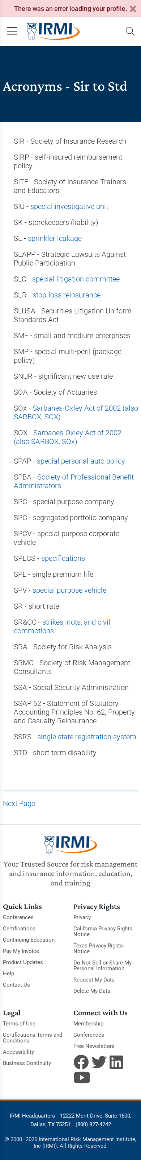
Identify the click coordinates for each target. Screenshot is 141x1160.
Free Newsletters (94, 1046)
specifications (63, 558)
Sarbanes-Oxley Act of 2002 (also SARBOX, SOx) (67, 437)
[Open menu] (12, 31)
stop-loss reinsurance (67, 295)
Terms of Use (19, 1023)
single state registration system (86, 736)
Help (8, 973)
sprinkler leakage (55, 238)
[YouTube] (81, 1077)
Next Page (19, 803)
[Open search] (130, 31)
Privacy (82, 917)
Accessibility (18, 1052)
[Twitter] (99, 1062)
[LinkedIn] (117, 1062)
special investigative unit (69, 206)
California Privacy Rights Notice (102, 931)
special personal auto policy (81, 461)
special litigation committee (76, 279)
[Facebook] (81, 1062)
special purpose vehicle (69, 590)
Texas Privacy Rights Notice (98, 948)
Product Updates (23, 962)
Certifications (19, 928)
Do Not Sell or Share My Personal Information (102, 965)
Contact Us (16, 985)
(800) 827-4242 (93, 1124)
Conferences (18, 917)
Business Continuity (27, 1063)
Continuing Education (29, 940)
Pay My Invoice (21, 951)
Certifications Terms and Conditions (32, 1038)
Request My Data (94, 979)
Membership (88, 1023)
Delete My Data (91, 991)
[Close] (132, 9)
